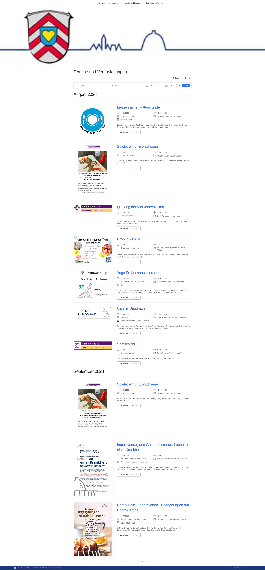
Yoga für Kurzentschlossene (139, 273)
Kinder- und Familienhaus (130, 248)
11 (146, 562)
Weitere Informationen (128, 132)
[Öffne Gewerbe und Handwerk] (165, 3)
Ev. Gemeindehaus (128, 116)
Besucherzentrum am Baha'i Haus (133, 459)
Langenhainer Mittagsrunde (138, 107)
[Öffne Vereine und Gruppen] (142, 3)
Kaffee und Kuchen (128, 522)
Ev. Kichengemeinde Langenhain (169, 116)
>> (158, 562)
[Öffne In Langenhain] (121, 3)
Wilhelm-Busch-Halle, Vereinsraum (133, 282)
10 (142, 562)
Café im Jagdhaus (131, 308)
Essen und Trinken (127, 120)
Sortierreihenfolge (171, 85)
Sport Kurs (124, 285)
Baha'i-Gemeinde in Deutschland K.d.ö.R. (172, 459)
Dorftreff (123, 321)
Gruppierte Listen (177, 85)
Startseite (145, 321)
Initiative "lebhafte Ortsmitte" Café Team (171, 317)
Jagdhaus (124, 317)
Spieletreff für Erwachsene (137, 146)
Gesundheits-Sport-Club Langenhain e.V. (172, 282)
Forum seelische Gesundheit (131, 462)
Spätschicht (126, 344)
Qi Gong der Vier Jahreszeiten (140, 207)
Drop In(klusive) (129, 239)
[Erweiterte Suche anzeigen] (166, 85)
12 (150, 562)
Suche (186, 85)
